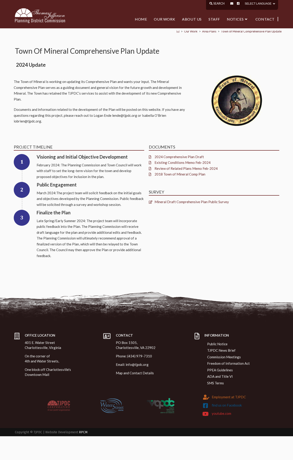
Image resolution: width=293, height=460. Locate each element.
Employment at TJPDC (229, 397)
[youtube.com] (205, 414)
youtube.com (221, 413)
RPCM (83, 432)
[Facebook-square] (238, 3)
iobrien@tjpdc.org (27, 121)
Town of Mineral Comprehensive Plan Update (251, 31)
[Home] (177, 31)
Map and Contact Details (135, 373)
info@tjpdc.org (137, 364)
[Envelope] (231, 3)
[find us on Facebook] (205, 405)
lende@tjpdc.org (124, 115)
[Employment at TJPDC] (206, 397)
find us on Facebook (227, 405)
